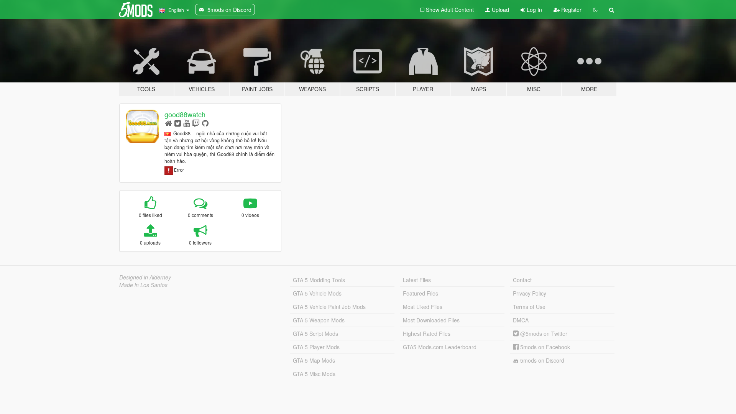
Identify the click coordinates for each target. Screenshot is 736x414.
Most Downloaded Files (431, 320)
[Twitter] (177, 122)
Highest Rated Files (426, 333)
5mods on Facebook (544, 347)
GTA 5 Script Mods (315, 333)
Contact (522, 280)
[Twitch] (196, 122)
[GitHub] (205, 122)
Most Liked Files (422, 306)
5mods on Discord (541, 360)
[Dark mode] (595, 9)
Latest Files (417, 280)
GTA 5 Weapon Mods (319, 320)
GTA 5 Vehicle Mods (317, 293)
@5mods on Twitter (543, 333)
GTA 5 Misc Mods (314, 374)
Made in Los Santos (143, 285)
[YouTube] (186, 122)
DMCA (521, 320)
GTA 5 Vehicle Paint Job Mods (329, 306)
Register (571, 9)
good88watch (184, 114)
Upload (499, 9)
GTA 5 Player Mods (316, 347)
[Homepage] (168, 122)
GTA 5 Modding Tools (319, 280)
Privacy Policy (529, 293)
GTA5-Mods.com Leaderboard (439, 347)
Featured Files (420, 293)
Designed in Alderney (145, 277)
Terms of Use (529, 306)
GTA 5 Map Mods (314, 360)
